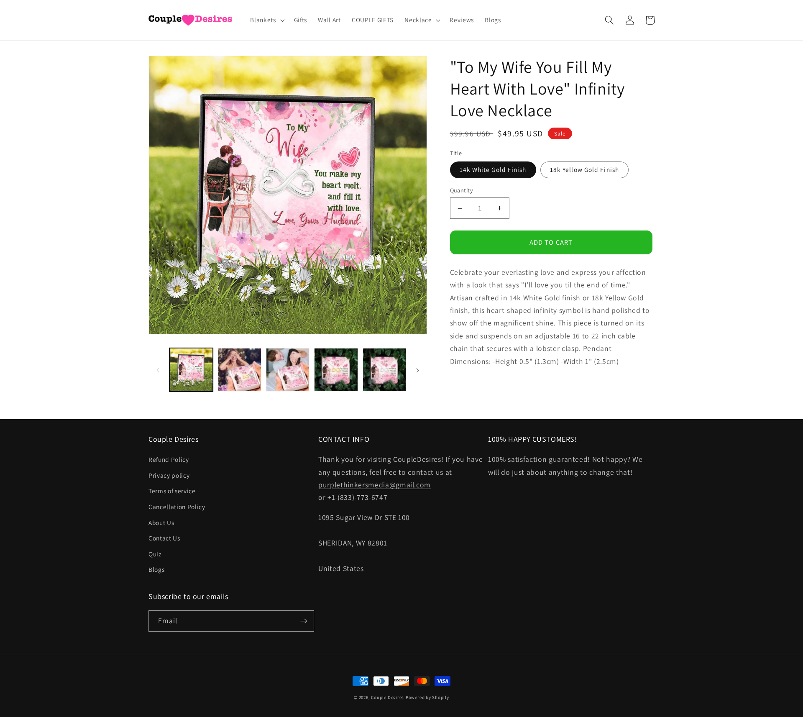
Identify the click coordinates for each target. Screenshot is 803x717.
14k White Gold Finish (493, 169)
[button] (266, 20)
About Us (161, 522)
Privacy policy (168, 475)
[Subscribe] (304, 621)
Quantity (461, 190)
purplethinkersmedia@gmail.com (374, 484)
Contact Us (164, 538)
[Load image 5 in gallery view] (385, 370)
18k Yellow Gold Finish (584, 169)
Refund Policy (168, 459)
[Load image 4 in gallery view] (336, 370)
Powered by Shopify (427, 697)
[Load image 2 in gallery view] (239, 370)
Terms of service (172, 491)
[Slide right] (418, 370)
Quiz (154, 554)
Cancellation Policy (176, 506)
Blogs (156, 569)
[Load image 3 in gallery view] (288, 370)
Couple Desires (387, 697)
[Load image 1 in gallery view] (191, 370)
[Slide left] (157, 370)
